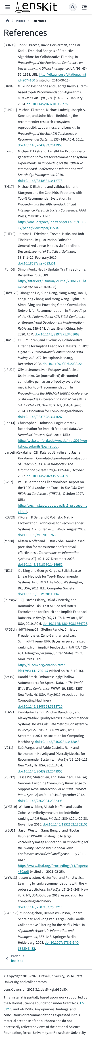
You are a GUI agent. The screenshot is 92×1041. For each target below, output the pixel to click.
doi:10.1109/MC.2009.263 (37, 535)
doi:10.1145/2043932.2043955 (40, 771)
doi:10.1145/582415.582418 (47, 476)
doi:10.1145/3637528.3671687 (40, 416)
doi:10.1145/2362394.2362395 (40, 800)
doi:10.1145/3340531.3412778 (40, 180)
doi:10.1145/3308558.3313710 (40, 706)
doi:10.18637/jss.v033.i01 (36, 263)
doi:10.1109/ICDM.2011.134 (38, 594)
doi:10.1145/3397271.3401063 (57, 334)
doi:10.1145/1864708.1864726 (65, 623)
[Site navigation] (8, 7)
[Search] (73, 7)
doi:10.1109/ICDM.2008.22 (62, 363)
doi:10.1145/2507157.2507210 (40, 907)
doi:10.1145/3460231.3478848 (57, 741)
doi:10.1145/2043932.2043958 (40, 145)
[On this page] (84, 7)
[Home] (7, 21)
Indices (20, 21)
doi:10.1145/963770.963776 (47, 104)
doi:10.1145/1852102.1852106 (65, 824)
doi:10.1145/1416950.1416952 (40, 564)
